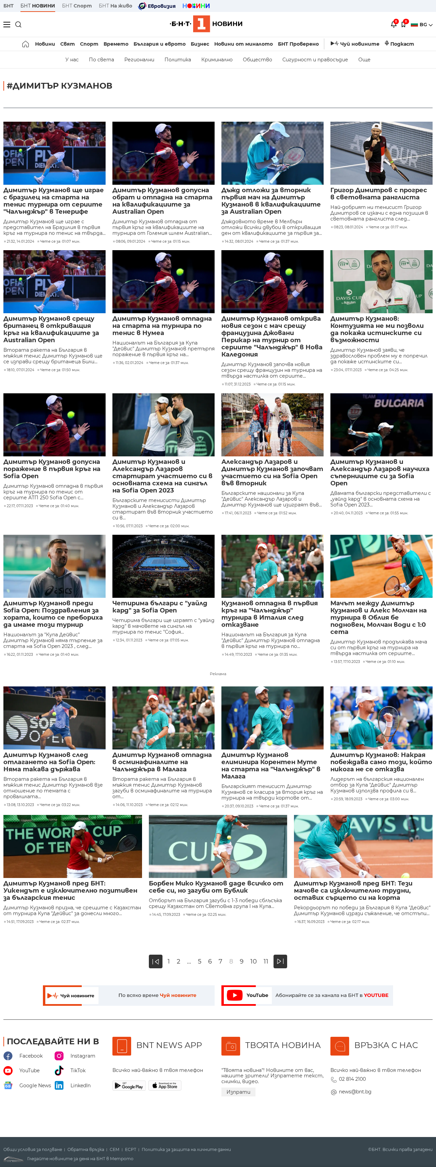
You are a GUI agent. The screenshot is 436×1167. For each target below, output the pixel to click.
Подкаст (402, 44)
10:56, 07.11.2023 (129, 526)
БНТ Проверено (298, 44)
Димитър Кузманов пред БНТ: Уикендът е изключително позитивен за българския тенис (70, 890)
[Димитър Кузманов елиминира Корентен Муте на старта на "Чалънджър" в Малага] (272, 717)
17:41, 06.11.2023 (238, 513)
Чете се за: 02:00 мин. (169, 526)
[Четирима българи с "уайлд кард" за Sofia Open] (163, 566)
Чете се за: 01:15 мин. (170, 242)
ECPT (130, 1149)
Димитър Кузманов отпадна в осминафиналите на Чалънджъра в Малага (162, 762)
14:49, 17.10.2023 (238, 655)
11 (266, 961)
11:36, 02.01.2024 (129, 363)
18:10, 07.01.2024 (20, 370)
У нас (72, 60)
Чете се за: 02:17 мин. (350, 922)
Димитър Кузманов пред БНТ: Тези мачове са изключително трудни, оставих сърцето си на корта (353, 890)
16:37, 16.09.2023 (311, 922)
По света (101, 60)
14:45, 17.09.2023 (166, 915)
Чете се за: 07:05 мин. (168, 640)
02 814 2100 (352, 1079)
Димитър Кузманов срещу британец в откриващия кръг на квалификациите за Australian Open (51, 329)
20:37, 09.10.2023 (239, 806)
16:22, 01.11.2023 (20, 655)
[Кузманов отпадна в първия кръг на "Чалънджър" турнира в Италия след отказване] (272, 566)
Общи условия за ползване (32, 1149)
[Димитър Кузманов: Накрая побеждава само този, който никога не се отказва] (381, 717)
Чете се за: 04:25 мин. (388, 370)
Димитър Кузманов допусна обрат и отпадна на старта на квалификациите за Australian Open (162, 201)
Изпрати (238, 1092)
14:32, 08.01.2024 (239, 242)
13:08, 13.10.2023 (20, 805)
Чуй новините (359, 44)
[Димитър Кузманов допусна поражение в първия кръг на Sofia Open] (54, 424)
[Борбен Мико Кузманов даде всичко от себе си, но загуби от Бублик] (218, 846)
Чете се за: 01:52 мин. (277, 513)
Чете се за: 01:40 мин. (59, 506)
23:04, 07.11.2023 (348, 370)
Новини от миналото (243, 44)
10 (253, 961)
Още (364, 60)
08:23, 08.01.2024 (348, 227)
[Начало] (26, 44)
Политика (178, 60)
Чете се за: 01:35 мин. (277, 655)
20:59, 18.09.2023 (348, 799)
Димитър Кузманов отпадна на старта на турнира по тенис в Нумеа (162, 326)
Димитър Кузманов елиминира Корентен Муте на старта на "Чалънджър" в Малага (271, 766)
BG (424, 24)
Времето (116, 44)
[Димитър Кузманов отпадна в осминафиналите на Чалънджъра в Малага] (163, 717)
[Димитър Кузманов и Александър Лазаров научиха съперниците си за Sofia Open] (381, 424)
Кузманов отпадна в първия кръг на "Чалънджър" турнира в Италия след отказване (269, 614)
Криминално (217, 60)
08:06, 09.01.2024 (130, 242)
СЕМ (115, 1149)
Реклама (218, 673)
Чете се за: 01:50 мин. (60, 370)
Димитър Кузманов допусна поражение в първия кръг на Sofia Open (51, 469)
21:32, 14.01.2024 (20, 242)
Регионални (139, 60)
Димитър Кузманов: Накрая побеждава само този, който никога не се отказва (381, 762)
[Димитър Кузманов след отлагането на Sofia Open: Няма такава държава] (54, 717)
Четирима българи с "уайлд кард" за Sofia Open (159, 607)
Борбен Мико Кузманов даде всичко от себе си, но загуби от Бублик (216, 887)
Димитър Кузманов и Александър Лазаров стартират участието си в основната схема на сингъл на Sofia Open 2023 (162, 476)
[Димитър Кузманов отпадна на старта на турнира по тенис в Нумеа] (163, 281)
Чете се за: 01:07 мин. (60, 242)
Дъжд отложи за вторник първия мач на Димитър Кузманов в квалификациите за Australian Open (271, 201)
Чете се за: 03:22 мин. (60, 805)
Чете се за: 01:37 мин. (279, 242)
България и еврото (160, 44)
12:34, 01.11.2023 (129, 640)
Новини (45, 44)
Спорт (89, 44)
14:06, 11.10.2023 (129, 805)
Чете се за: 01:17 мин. (388, 227)
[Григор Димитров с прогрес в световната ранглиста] (381, 153)
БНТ (8, 6)
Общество (257, 60)
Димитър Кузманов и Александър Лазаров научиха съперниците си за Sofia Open (380, 472)
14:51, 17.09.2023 (20, 922)
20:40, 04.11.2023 (348, 513)
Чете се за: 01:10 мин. (385, 662)
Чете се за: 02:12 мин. (168, 805)
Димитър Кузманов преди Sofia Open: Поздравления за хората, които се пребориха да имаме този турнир (53, 614)
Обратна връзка (85, 1149)
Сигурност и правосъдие (315, 60)
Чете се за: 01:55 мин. (388, 513)
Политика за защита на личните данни (186, 1149)
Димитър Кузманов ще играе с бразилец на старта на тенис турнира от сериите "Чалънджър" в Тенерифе (53, 201)
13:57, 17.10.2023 (347, 662)
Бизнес (200, 44)
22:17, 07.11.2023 (20, 506)
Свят (67, 44)
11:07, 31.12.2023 (238, 384)
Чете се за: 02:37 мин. (60, 922)
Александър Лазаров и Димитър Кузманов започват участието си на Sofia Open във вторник (272, 472)
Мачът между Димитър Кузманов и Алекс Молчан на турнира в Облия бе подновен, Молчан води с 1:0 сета (378, 618)
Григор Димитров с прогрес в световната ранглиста (378, 194)
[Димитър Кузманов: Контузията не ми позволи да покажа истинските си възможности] (381, 281)
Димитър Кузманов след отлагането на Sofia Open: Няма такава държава (49, 762)
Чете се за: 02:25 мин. (206, 915)
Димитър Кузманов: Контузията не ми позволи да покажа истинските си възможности (377, 329)
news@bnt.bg (355, 1091)
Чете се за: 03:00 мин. (388, 799)
